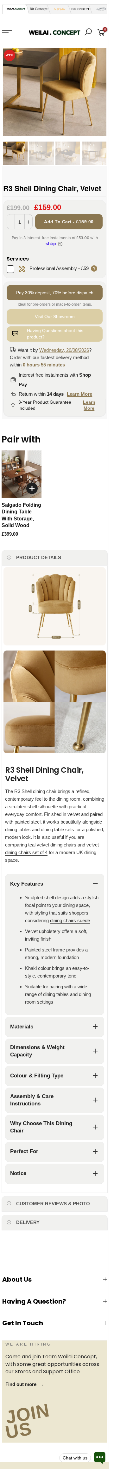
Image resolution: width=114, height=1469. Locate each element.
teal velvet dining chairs (52, 844)
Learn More (79, 394)
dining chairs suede (70, 920)
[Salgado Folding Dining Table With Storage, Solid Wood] (21, 474)
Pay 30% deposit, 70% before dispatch (54, 292)
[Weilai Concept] (15, 9)
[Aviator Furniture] (99, 9)
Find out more (24, 1384)
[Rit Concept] (36, 9)
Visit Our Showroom (55, 316)
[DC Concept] (78, 9)
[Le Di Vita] (57, 9)
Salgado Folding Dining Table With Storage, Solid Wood (21, 515)
